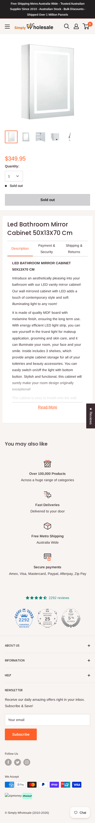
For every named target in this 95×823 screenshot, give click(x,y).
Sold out (47, 200)
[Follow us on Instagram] (26, 762)
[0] (86, 26)
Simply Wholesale (20, 812)
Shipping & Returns (74, 249)
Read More (47, 407)
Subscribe (20, 734)
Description (20, 248)
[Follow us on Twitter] (17, 762)
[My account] (76, 26)
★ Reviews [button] (91, 415)
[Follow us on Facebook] (8, 762)
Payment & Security (46, 249)
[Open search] (66, 26)
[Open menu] (7, 27)
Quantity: (12, 166)
